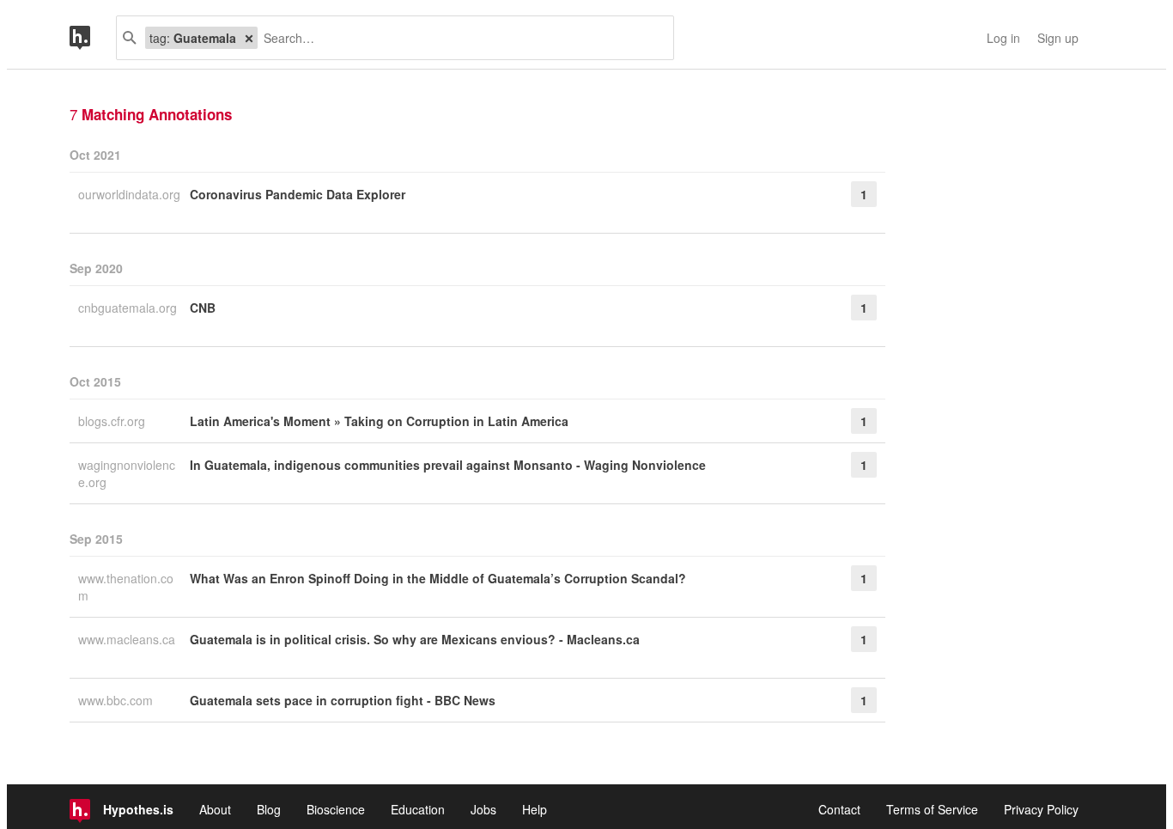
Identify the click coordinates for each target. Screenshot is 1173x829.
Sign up (1058, 38)
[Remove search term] (249, 38)
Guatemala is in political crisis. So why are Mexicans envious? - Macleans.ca (415, 639)
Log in (1003, 38)
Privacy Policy (1041, 809)
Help (534, 809)
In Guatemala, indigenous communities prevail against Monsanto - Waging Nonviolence (448, 464)
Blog (269, 809)
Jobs (483, 809)
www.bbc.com (117, 700)
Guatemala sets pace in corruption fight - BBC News (342, 700)
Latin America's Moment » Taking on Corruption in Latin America (379, 421)
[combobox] (459, 38)
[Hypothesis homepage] (93, 37)
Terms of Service (932, 809)
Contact (839, 809)
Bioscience (336, 809)
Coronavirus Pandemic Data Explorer (297, 194)
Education (418, 809)
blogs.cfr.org (113, 421)
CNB (203, 307)
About (215, 809)
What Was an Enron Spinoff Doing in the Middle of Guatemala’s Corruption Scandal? (438, 578)
